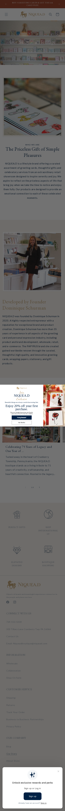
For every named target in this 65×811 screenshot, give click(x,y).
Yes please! (21, 417)
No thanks (21, 423)
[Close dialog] (63, 386)
